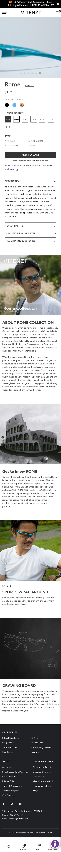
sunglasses (11, 145)
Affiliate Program (10, 791)
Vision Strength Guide (43, 781)
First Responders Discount (15, 772)
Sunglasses (7, 752)
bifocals (10, 141)
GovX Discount (9, 777)
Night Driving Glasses (40, 748)
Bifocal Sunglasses (11, 738)
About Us (6, 767)
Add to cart (31, 155)
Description (13, 181)
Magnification (14, 113)
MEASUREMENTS (14, 226)
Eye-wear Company (28, 833)
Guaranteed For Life (42, 767)
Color (9, 100)
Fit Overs (35, 738)
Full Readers (36, 743)
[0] (57, 12)
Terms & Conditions (12, 786)
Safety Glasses (9, 748)
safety (32, 145)
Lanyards (34, 752)
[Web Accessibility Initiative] (55, 844)
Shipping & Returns (42, 772)
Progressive (8, 743)
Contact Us (38, 777)
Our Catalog (8, 795)
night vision (35, 141)
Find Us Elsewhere (42, 786)
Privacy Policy (8, 781)
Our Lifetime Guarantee (20, 233)
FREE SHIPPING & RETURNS (20, 241)
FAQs (35, 791)
